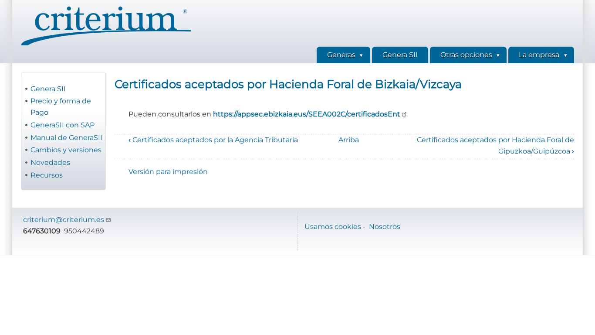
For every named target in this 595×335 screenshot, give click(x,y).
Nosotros (384, 226)
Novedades (50, 162)
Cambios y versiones (65, 150)
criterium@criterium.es (63, 219)
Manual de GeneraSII (66, 137)
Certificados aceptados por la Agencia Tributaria (213, 140)
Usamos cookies (332, 226)
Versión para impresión (168, 172)
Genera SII (48, 89)
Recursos (46, 175)
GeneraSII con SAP (62, 125)
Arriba (348, 140)
